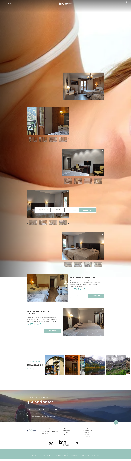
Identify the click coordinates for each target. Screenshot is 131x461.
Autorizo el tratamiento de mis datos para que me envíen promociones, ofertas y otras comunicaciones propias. (43, 415)
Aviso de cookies (53, 455)
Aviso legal (45, 455)
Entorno (65, 434)
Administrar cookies (36, 455)
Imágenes (86, 432)
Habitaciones (66, 430)
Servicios (65, 432)
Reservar (96, 296)
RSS (98, 455)
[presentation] (27, 139)
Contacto (86, 434)
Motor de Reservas (85, 455)
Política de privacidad (63, 455)
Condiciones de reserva (74, 455)
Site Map (94, 455)
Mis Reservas (87, 436)
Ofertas (86, 428)
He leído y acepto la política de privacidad (39, 413)
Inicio (64, 428)
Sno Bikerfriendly (88, 430)
